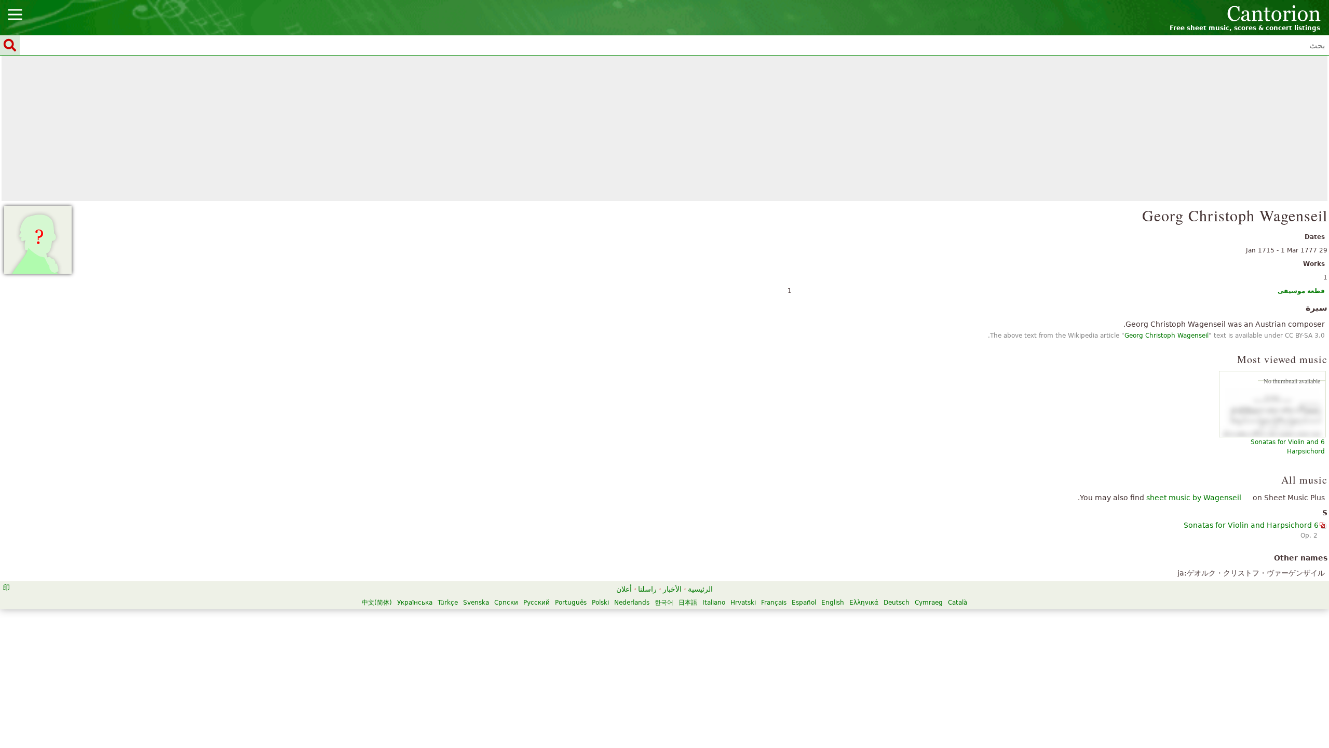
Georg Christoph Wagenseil (1166, 335)
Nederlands (631, 602)
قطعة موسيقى (1301, 291)
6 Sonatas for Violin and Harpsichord (1251, 525)
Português (571, 602)
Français (773, 602)
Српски (506, 602)
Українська (414, 602)
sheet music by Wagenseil (1193, 497)
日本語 (688, 602)
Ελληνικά (863, 602)
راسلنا (647, 589)
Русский (536, 602)
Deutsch (897, 602)
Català (957, 602)
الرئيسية (700, 589)
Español (804, 602)
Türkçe (448, 602)
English (832, 602)
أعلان (624, 589)
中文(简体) (377, 602)
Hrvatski (743, 602)
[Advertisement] (664, 128)
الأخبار (672, 589)
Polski (600, 602)
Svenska (476, 602)
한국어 (664, 602)
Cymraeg (929, 602)
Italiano (713, 602)
